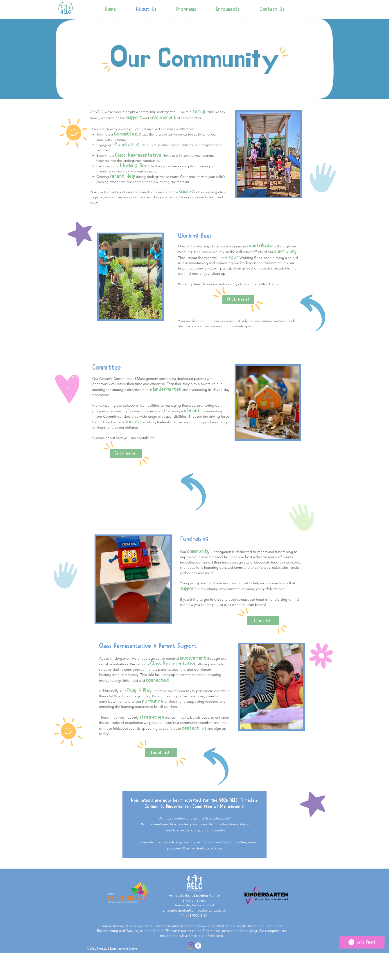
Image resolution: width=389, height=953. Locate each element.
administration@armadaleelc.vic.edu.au (196, 910)
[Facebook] (198, 945)
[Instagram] (191, 945)
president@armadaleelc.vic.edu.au (194, 848)
